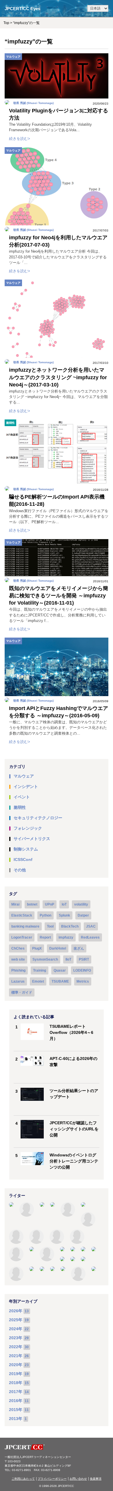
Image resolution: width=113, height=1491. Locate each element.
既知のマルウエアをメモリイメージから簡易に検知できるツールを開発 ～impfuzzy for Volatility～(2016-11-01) (58, 595)
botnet (32, 904)
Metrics (82, 981)
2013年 (15, 1418)
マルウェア (13, 56)
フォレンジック (28, 828)
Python (45, 915)
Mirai (15, 904)
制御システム (26, 849)
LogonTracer (21, 937)
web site (18, 959)
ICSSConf (23, 859)
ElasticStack (21, 915)
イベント (22, 797)
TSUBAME (60, 981)
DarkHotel (57, 948)
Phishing (18, 970)
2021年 (15, 1355)
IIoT (68, 959)
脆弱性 (10, 422)
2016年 (15, 1400)
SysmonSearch (45, 959)
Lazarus (18, 981)
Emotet (38, 981)
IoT (64, 904)
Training (39, 970)
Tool (50, 926)
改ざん (79, 948)
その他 (20, 870)
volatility (81, 904)
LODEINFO (82, 970)
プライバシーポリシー (52, 1478)
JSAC (91, 926)
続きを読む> (19, 138)
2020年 (15, 1364)
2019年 (15, 1373)
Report (45, 937)
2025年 (15, 1319)
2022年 (15, 1346)
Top (6, 23)
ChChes (18, 948)
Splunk (64, 915)
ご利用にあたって (23, 1478)
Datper (83, 915)
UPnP (49, 904)
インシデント (26, 786)
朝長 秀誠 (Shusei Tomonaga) (33, 103)
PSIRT (84, 959)
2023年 (15, 1337)
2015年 (15, 1409)
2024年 (15, 1328)
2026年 (15, 1310)
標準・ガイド (21, 992)
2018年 (15, 1382)
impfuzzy (66, 937)
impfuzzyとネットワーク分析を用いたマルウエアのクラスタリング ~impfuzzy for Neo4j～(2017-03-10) (58, 377)
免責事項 (95, 1478)
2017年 (15, 1391)
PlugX (37, 948)
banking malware (25, 926)
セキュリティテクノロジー (38, 817)
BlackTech (70, 926)
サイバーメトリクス (32, 838)
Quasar (60, 970)
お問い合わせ (78, 1478)
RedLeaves (90, 937)
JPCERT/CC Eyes (22, 8)
